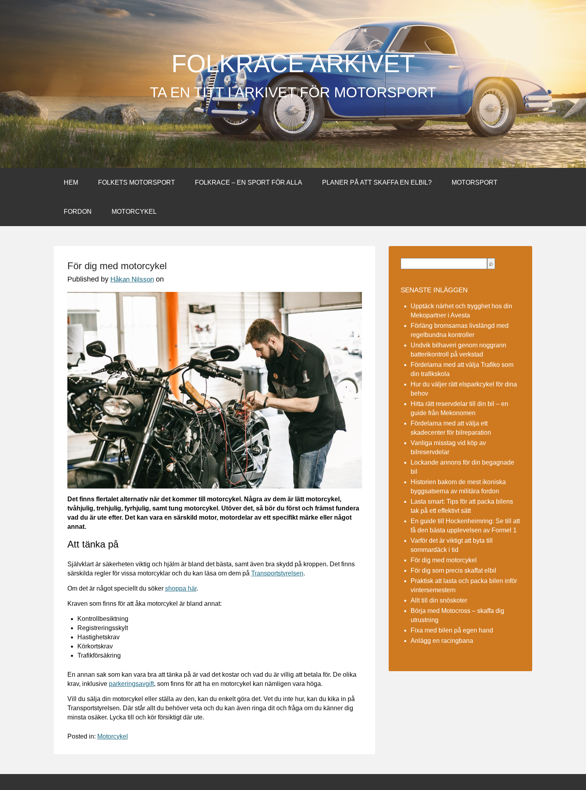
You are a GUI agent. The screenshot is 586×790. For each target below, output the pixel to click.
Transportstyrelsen (277, 573)
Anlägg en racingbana (442, 640)
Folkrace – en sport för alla (248, 182)
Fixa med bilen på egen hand (452, 630)
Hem (71, 182)
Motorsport (475, 182)
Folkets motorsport (136, 182)
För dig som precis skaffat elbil (453, 570)
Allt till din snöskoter (439, 600)
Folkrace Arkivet (293, 64)
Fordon (78, 211)
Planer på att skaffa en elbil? (377, 182)
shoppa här (181, 588)
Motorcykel (134, 211)
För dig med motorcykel (444, 560)
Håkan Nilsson (132, 279)
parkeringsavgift (131, 683)
